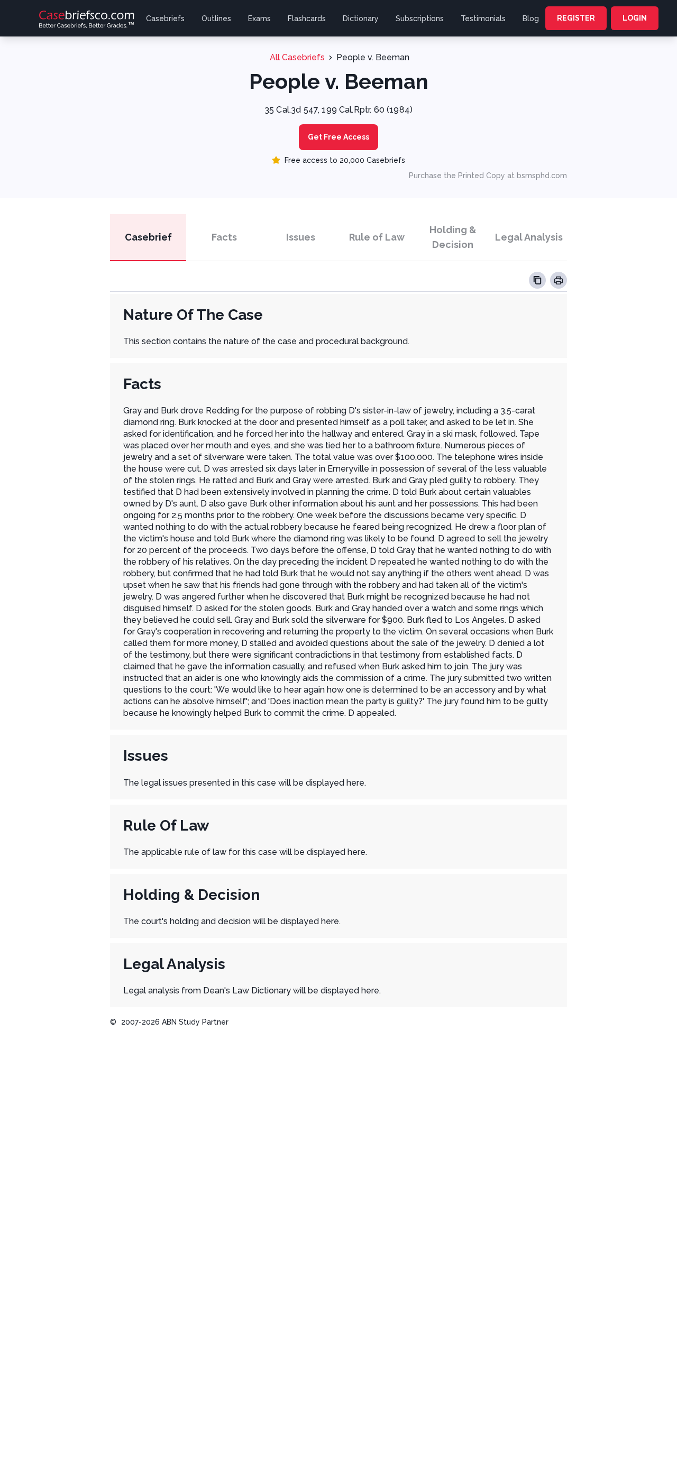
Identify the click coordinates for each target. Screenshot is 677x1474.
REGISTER (576, 18)
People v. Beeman (372, 57)
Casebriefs (165, 18)
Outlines (216, 18)
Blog (531, 18)
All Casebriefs (297, 57)
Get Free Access (338, 137)
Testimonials (483, 18)
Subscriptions (420, 18)
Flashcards (307, 18)
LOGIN (635, 18)
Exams (259, 18)
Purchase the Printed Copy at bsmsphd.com (488, 175)
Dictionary (361, 18)
